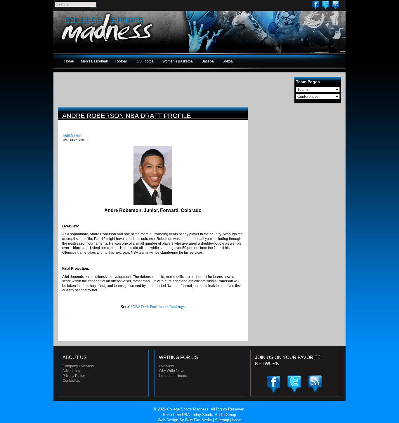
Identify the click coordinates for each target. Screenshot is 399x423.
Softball (229, 61)
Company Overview (78, 366)
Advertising (71, 371)
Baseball (209, 61)
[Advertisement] (297, 148)
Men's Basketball (94, 61)
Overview (166, 366)
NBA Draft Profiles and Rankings (159, 306)
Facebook (315, 5)
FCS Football (145, 61)
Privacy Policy (74, 376)
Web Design (168, 420)
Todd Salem (71, 135)
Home (69, 61)
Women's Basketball (178, 61)
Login (236, 420)
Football (121, 61)
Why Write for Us (172, 371)
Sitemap (222, 420)
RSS (335, 5)
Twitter (325, 5)
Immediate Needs (173, 376)
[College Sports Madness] (107, 45)
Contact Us (71, 381)
